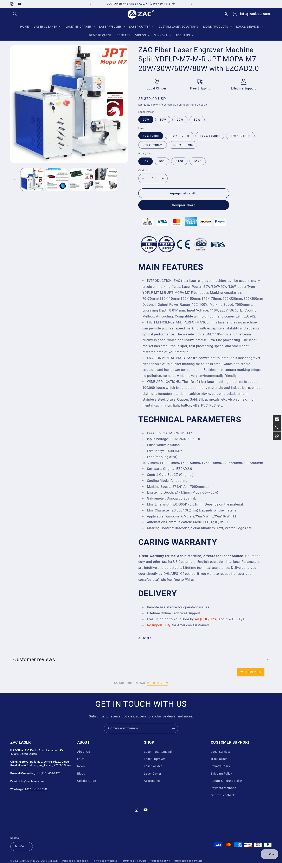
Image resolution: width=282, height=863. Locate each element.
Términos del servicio (134, 860)
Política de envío (160, 860)
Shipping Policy (221, 773)
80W (197, 119)
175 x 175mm (240, 136)
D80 (162, 161)
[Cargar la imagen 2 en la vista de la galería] (56, 179)
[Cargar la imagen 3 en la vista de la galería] (81, 179)
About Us (83, 752)
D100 (179, 161)
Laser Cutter (152, 773)
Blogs (81, 773)
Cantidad (143, 170)
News (81, 766)
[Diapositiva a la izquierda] (14, 179)
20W (146, 119)
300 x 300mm (183, 145)
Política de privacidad (104, 860)
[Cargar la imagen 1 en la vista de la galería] (31, 179)
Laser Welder (153, 766)
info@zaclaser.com (255, 14)
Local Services (221, 752)
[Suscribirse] (173, 728)
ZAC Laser (26, 860)
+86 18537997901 (36, 789)
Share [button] (147, 638)
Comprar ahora (183, 205)
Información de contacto (188, 860)
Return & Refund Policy (227, 780)
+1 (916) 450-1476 (48, 773)
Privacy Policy (220, 766)
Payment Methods (223, 788)
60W (180, 119)
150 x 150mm (210, 136)
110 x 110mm (179, 136)
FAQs (80, 759)
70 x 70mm (151, 136)
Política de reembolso (75, 860)
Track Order (219, 759)
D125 (197, 161)
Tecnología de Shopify (45, 860)
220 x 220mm (152, 145)
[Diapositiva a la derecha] (123, 179)
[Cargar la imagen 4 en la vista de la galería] (106, 179)
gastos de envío (153, 104)
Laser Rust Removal (158, 752)
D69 (145, 161)
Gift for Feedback (223, 795)
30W (163, 119)
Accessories (152, 780)
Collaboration (86, 780)
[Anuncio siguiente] (191, 4)
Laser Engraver (154, 759)
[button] (14, 14)
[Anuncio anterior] (90, 4)
